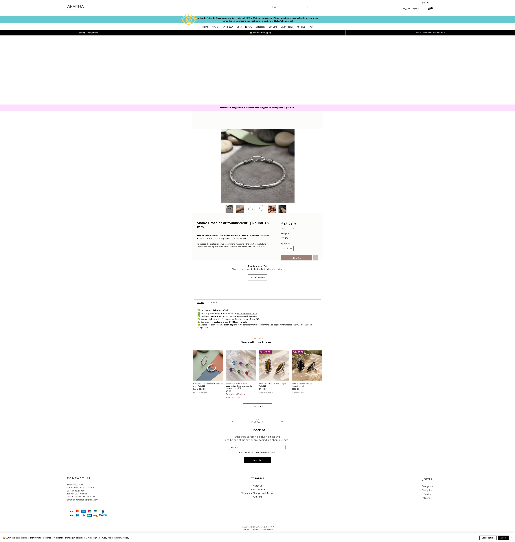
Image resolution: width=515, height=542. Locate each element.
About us (257, 485)
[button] (427, 2)
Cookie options (488, 537)
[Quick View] (208, 365)
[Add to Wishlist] (315, 258)
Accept (503, 537)
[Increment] (291, 248)
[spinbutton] (287, 248)
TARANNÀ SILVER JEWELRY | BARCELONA (258, 527)
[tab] (200, 302)
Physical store (258, 489)
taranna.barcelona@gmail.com (82, 499)
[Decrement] (283, 248)
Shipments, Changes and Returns (258, 493)
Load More (258, 406)
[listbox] (427, 2)
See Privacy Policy (121, 537)
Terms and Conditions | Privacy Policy (258, 529)
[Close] (511, 538)
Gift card (257, 496)
